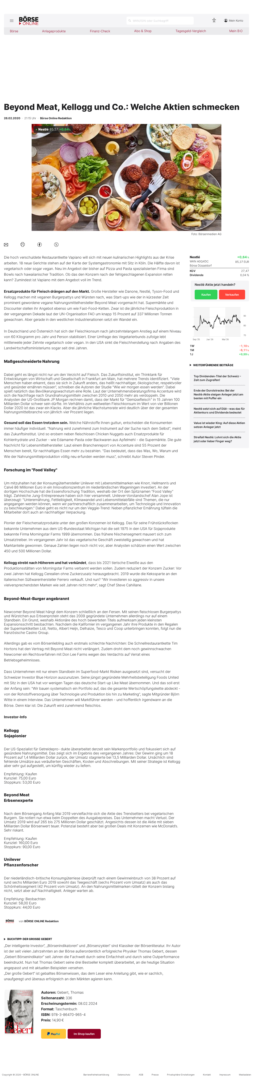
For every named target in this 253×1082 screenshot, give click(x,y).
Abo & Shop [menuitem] (143, 31)
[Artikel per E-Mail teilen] (6, 244)
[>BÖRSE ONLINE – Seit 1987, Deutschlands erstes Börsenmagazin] (28, 20)
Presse (155, 1074)
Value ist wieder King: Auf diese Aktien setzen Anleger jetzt (219, 425)
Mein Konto (236, 20)
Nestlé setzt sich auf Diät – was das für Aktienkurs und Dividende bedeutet (219, 410)
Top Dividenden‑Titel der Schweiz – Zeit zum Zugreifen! (217, 378)
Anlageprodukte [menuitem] (54, 31)
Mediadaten (245, 1074)
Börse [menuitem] (14, 31)
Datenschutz (124, 1074)
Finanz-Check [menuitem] (100, 31)
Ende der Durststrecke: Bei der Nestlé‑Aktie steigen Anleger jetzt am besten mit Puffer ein (218, 394)
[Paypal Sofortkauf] (53, 1034)
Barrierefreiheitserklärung (96, 1074)
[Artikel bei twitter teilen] (56, 244)
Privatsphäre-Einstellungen (180, 1074)
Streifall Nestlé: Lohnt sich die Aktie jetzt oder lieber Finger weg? (217, 439)
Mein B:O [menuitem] (236, 31)
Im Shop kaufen (84, 1033)
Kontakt (207, 1074)
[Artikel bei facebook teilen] (39, 244)
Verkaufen (232, 294)
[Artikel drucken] (22, 244)
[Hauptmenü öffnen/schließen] (11, 20)
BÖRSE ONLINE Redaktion (41, 921)
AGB (141, 1074)
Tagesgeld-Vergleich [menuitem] (191, 31)
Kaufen (206, 294)
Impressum (224, 1074)
